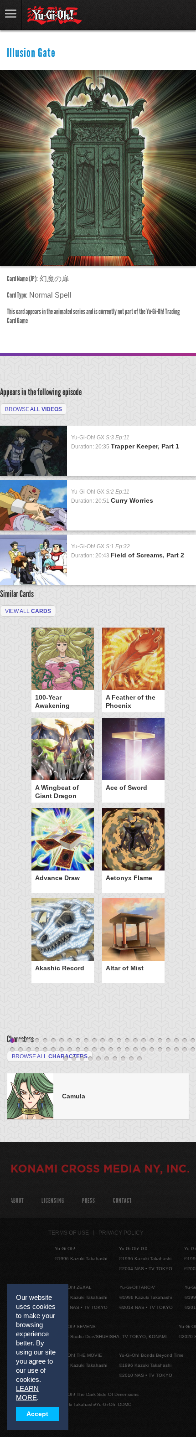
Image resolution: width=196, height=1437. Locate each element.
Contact (122, 1201)
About (17, 1201)
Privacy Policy (121, 1233)
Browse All (33, 409)
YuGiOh (54, 15)
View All (28, 611)
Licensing (52, 1201)
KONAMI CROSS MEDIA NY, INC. (100, 1170)
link (11, 15)
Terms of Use (68, 1233)
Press (88, 1201)
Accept (37, 1414)
